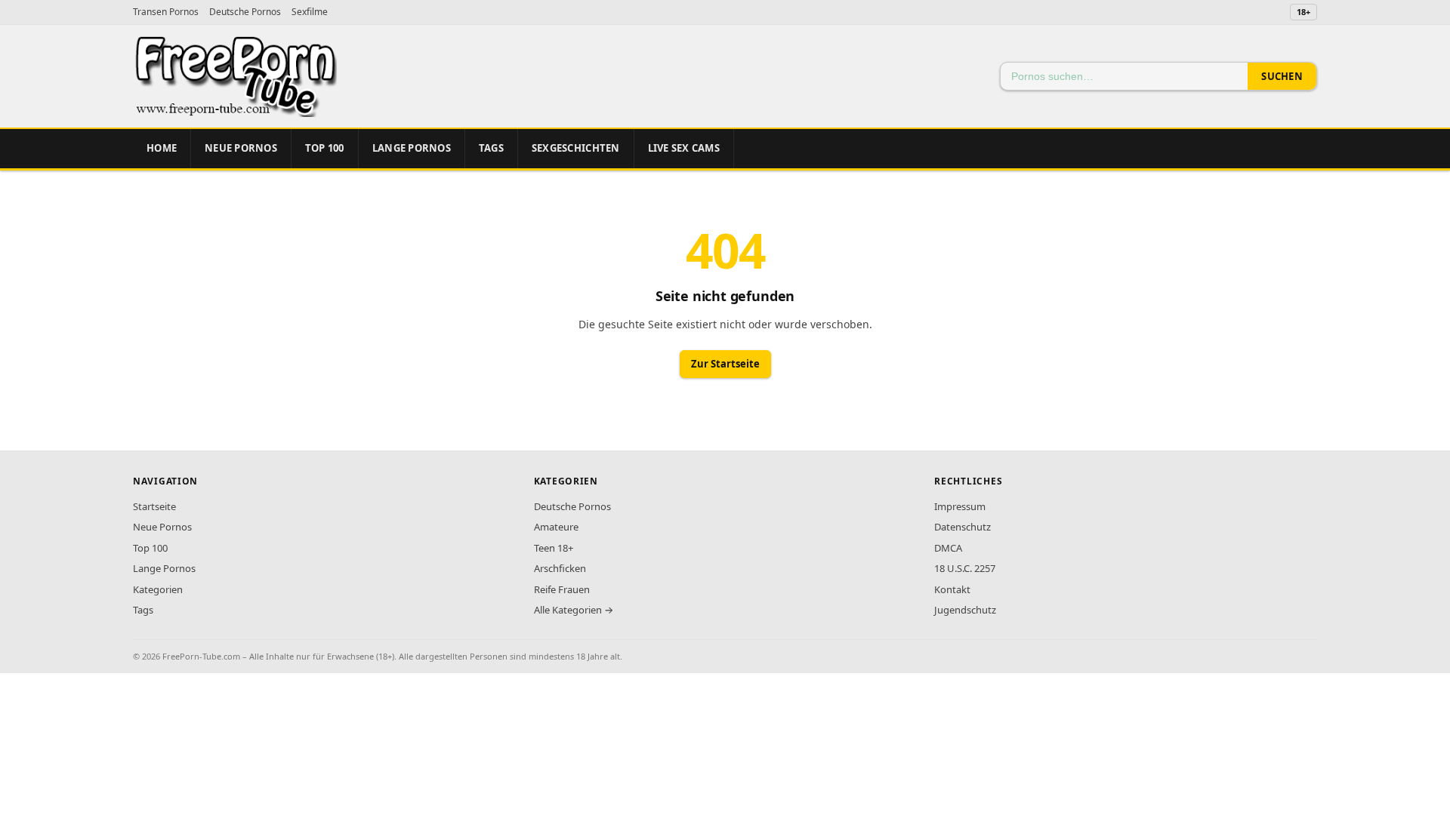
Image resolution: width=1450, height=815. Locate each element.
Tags (491, 148)
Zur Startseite (725, 364)
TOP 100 (324, 148)
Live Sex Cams (684, 148)
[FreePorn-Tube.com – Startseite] (235, 76)
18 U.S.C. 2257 (964, 568)
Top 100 (150, 548)
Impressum (960, 506)
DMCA (948, 548)
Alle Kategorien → (573, 610)
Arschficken (560, 568)
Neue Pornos (241, 148)
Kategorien (158, 589)
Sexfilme (310, 11)
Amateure (556, 527)
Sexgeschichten (576, 148)
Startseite (154, 506)
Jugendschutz (965, 610)
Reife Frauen (562, 589)
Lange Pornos (411, 148)
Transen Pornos (166, 11)
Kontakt (952, 589)
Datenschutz (962, 527)
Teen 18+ (553, 548)
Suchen (1282, 76)
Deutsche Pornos (245, 11)
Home (162, 148)
